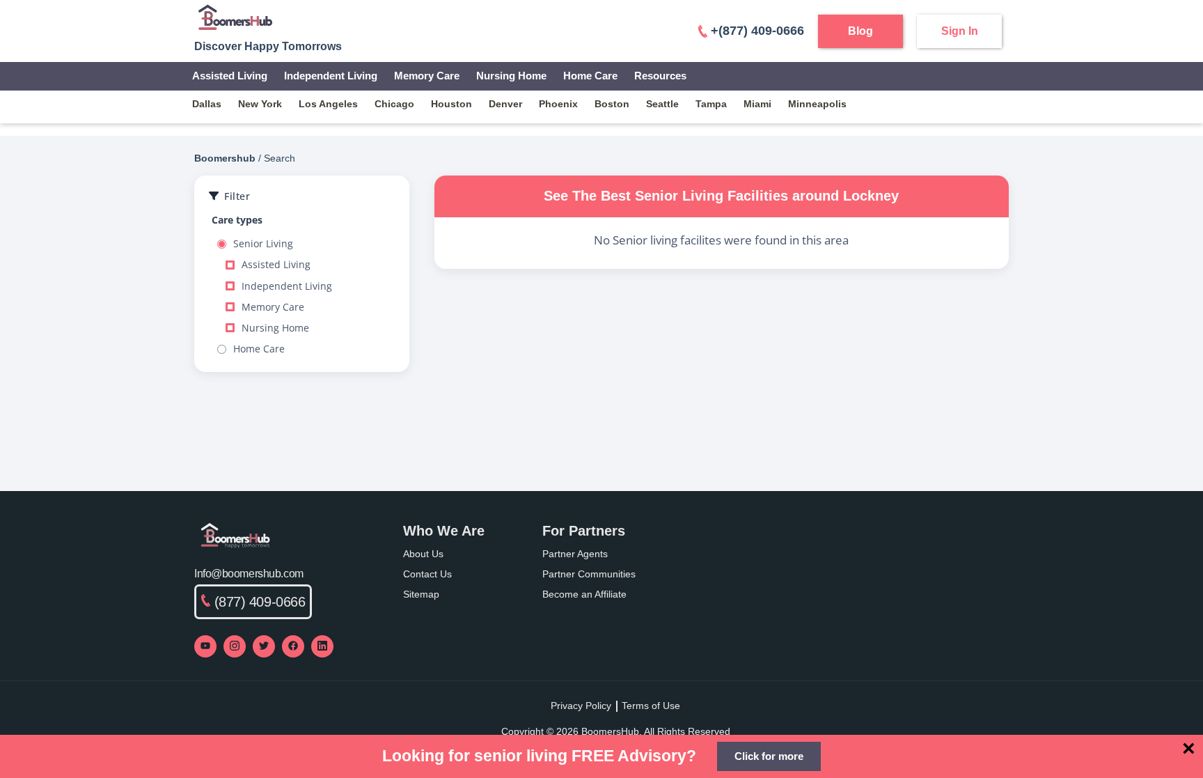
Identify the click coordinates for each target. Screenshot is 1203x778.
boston (612, 103)
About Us (423, 553)
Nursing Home (511, 75)
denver (505, 103)
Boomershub (224, 158)
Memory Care (426, 75)
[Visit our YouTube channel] (205, 646)
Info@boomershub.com (249, 573)
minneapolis (817, 103)
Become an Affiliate (584, 594)
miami (757, 103)
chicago (394, 103)
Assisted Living (229, 75)
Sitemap (421, 594)
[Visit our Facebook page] (293, 646)
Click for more (768, 756)
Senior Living (263, 244)
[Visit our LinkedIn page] (322, 646)
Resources (660, 75)
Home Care (590, 75)
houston (451, 103)
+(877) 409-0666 (757, 31)
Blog (860, 31)
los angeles (328, 103)
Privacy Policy (581, 705)
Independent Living (330, 75)
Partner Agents (575, 553)
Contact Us (427, 573)
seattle (662, 103)
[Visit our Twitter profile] (264, 646)
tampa (711, 103)
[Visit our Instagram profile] (234, 646)
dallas (206, 103)
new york (260, 103)
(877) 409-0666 (260, 601)
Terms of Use (651, 705)
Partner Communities (589, 573)
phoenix (558, 103)
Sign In (959, 31)
